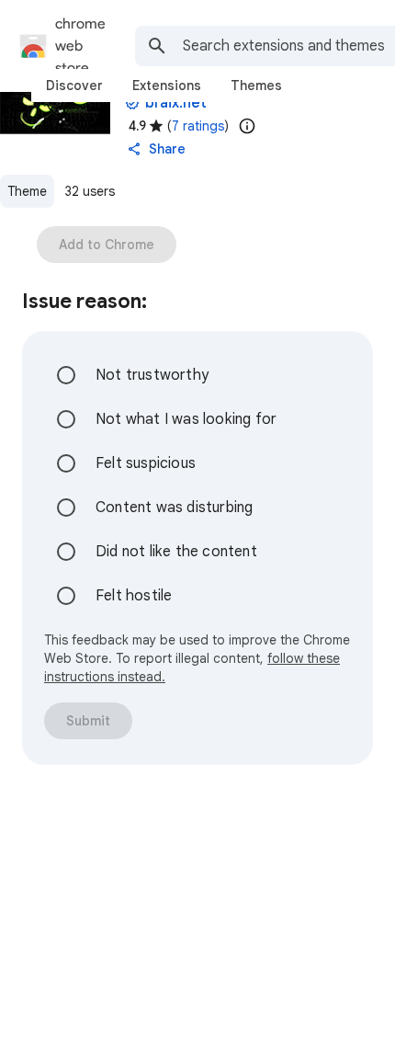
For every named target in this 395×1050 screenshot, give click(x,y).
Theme (27, 191)
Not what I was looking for (186, 419)
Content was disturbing (174, 507)
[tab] (74, 85)
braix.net (176, 103)
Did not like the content (176, 551)
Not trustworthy (152, 375)
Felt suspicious (146, 463)
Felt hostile (134, 596)
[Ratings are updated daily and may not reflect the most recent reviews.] (247, 126)
